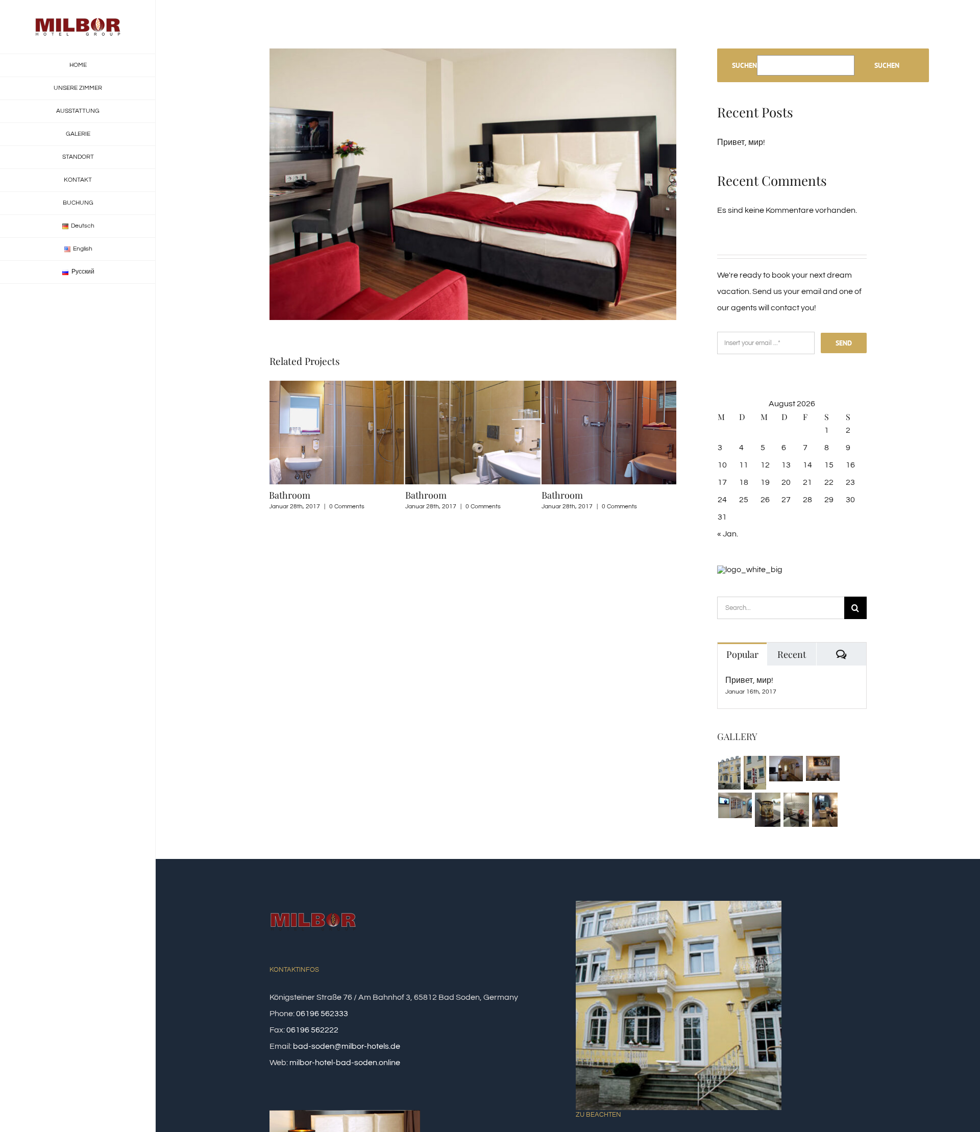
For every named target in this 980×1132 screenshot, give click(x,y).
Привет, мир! (741, 142)
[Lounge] (785, 768)
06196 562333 (322, 1014)
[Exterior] (729, 772)
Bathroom (289, 495)
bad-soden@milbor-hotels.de (346, 1046)
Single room (567, 495)
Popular (742, 654)
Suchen (744, 65)
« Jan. (727, 534)
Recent (791, 654)
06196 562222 (312, 1030)
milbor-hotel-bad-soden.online (344, 1063)
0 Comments (346, 506)
